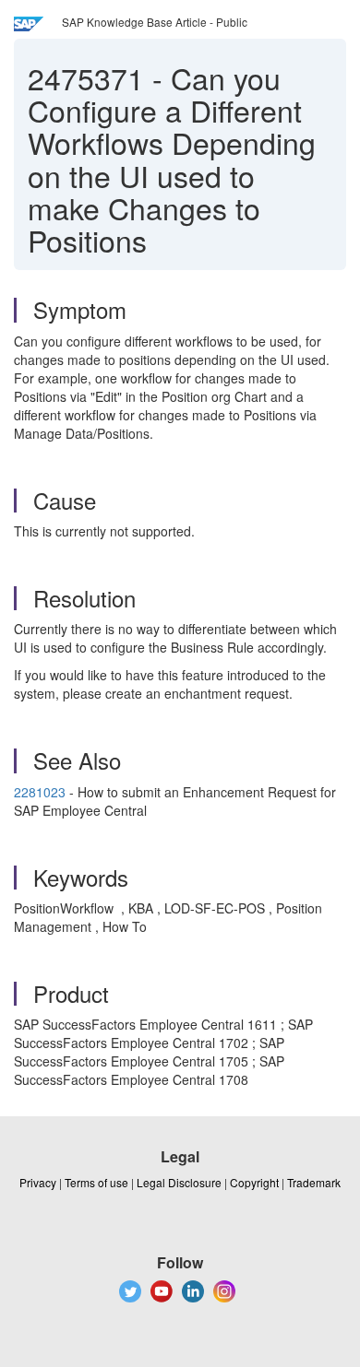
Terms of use (96, 1182)
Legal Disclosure (179, 1182)
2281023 (40, 792)
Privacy (37, 1182)
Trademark (314, 1182)
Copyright (254, 1182)
